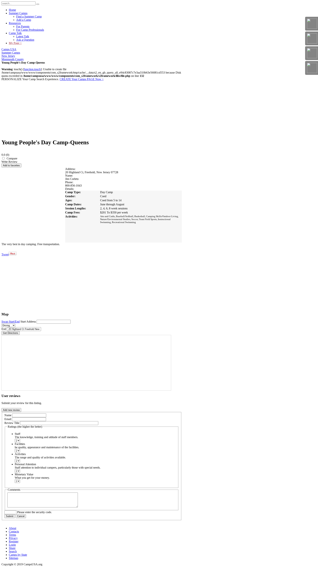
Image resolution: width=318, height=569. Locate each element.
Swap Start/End (10, 321)
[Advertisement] (91, 109)
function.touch (32, 69)
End (3, 328)
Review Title (11, 422)
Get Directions (10, 333)
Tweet (5, 254)
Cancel (20, 516)
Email (7, 419)
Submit (9, 516)
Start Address (28, 321)
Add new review (11, 410)
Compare (12, 158)
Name (7, 415)
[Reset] (37, 4)
